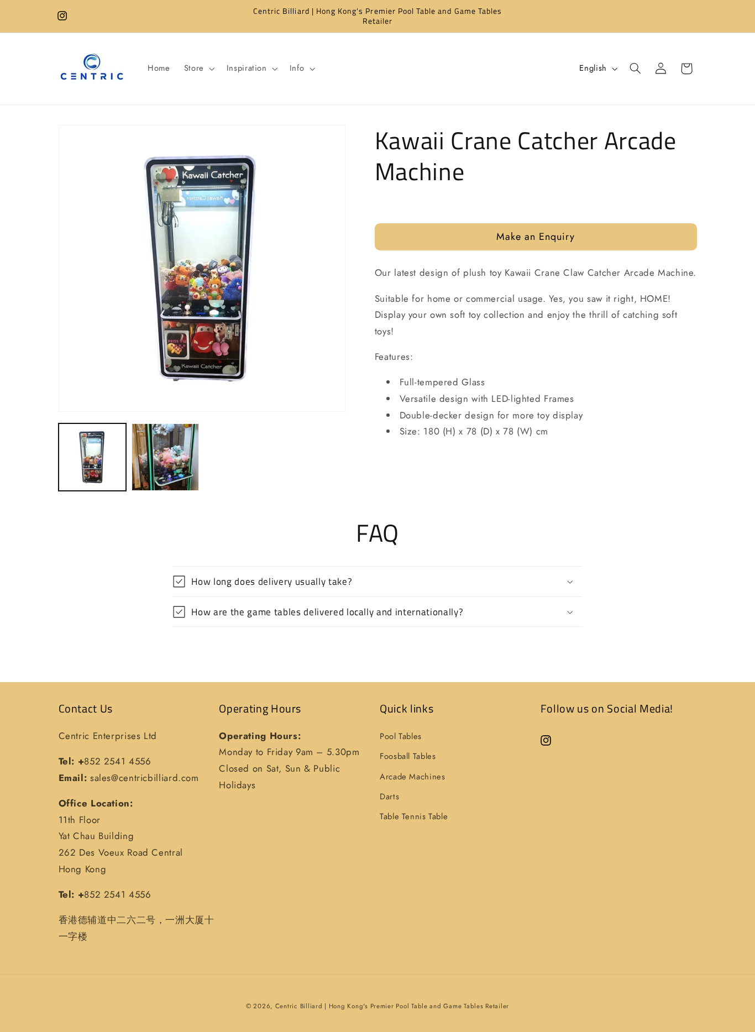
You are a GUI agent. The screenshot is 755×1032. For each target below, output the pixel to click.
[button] (198, 68)
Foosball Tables (408, 756)
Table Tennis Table (414, 816)
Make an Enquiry (535, 236)
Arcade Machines (412, 777)
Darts (389, 796)
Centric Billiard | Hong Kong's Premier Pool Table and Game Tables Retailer (392, 1006)
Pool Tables (401, 736)
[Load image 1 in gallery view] (92, 457)
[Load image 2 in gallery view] (165, 457)
